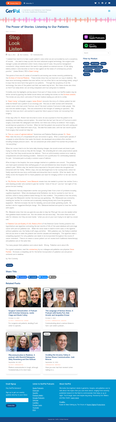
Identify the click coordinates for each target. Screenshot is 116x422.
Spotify (35, 393)
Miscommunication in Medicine (15, 334)
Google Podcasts (38, 398)
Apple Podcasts (38, 388)
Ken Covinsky (24, 55)
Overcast (36, 390)
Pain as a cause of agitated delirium (20, 134)
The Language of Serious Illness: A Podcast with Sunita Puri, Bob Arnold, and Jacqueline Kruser (59, 313)
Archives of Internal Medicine (19, 78)
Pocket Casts (37, 405)
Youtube (36, 408)
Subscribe (29, 3)
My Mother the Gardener (17, 181)
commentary (33, 249)
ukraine (105, 71)
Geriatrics (57, 365)
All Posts (11, 321)
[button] (109, 11)
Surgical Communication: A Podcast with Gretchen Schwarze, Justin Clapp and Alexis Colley (23, 313)
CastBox (36, 403)
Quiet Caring (33, 71)
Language (63, 321)
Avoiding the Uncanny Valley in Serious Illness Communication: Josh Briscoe (59, 357)
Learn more (75, 398)
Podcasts (10, 290)
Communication (38, 55)
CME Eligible (95, 64)
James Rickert (37, 101)
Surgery (26, 321)
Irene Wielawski (32, 181)
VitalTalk (86, 75)
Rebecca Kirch (37, 224)
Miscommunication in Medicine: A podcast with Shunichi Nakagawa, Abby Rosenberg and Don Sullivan (22, 357)
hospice (103, 64)
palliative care (88, 71)
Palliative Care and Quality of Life (19, 224)
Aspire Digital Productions (96, 405)
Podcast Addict (38, 395)
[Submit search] (108, 53)
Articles (9, 265)
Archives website (69, 94)
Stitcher (35, 400)
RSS (34, 410)
